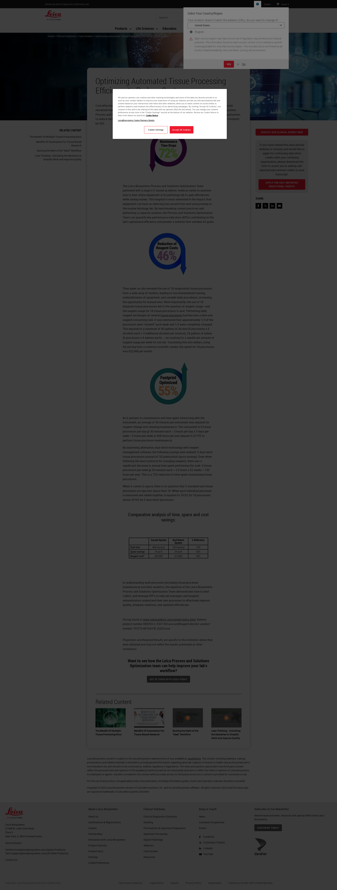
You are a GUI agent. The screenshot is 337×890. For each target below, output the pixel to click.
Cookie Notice (152, 115)
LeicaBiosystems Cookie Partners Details (136, 120)
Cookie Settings (156, 129)
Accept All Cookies (181, 129)
